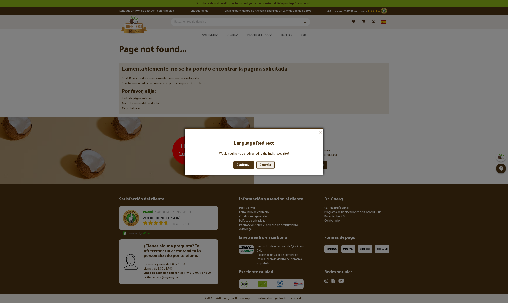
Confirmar (244, 165)
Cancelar (320, 132)
